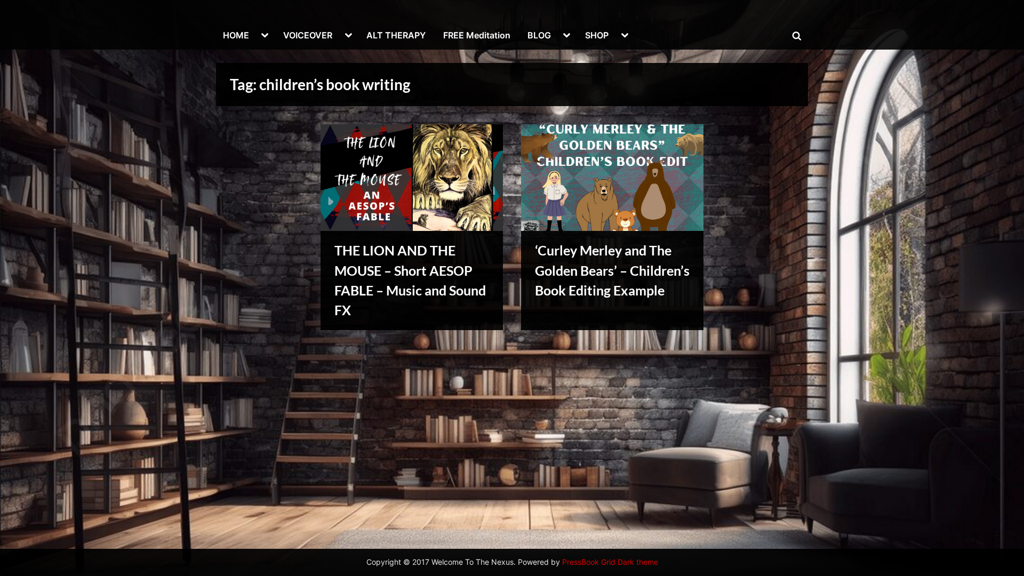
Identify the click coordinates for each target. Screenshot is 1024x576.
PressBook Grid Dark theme (610, 562)
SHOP (597, 35)
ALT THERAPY (396, 35)
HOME (236, 35)
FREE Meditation (476, 35)
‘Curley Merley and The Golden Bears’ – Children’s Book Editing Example (612, 270)
